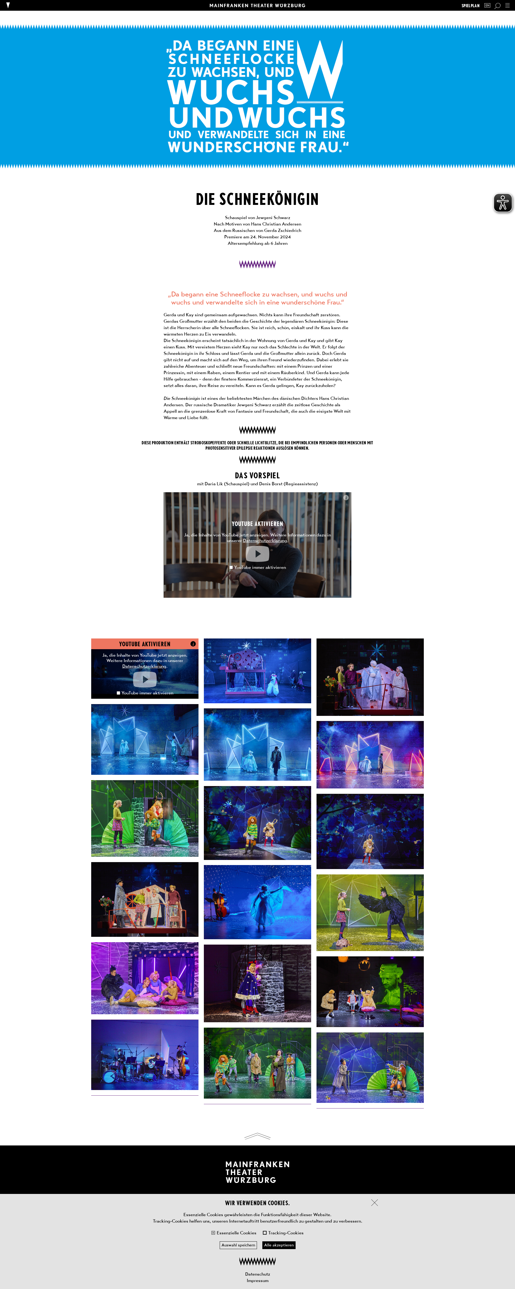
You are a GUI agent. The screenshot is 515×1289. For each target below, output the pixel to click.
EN (487, 5)
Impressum (257, 1280)
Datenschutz (257, 1274)
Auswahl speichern (238, 1245)
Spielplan (471, 5)
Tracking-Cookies (286, 1233)
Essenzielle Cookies (236, 1233)
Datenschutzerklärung (265, 540)
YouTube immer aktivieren (260, 567)
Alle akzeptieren (279, 1245)
